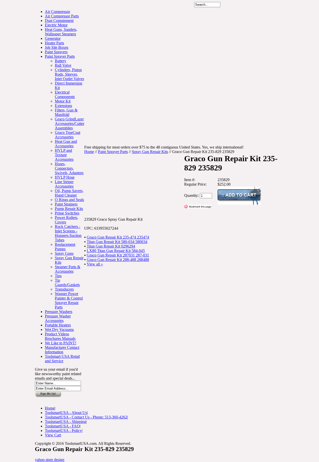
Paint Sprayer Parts (60, 56)
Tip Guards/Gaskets (67, 282)
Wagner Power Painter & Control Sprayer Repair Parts (69, 300)
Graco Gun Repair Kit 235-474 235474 (118, 237)
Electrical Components (65, 94)
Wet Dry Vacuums (59, 329)
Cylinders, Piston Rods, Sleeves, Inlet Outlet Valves (69, 74)
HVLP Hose (65, 177)
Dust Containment (59, 20)
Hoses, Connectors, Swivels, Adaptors (69, 168)
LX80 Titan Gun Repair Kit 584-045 (116, 251)
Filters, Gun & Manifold (66, 112)
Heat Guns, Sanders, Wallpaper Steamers (61, 31)
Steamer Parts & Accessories (67, 269)
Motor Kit (63, 101)
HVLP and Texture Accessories (64, 154)
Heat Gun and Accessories (66, 143)
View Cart (53, 435)
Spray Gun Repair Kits (150, 152)
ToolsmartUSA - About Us (66, 413)
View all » (95, 264)
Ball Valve (63, 65)
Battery (60, 61)
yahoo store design (49, 460)
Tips (58, 276)
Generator (53, 38)
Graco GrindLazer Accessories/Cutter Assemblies (69, 123)
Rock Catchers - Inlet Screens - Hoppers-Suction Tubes (68, 233)
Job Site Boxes (56, 47)
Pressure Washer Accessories (58, 318)
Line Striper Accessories (64, 184)
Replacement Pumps (65, 246)
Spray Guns (64, 253)
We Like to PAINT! (60, 343)
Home (89, 152)
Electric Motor (56, 25)
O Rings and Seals (69, 200)
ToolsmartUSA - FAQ (62, 426)
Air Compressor (57, 11)
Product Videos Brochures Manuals (60, 336)
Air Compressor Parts (62, 16)
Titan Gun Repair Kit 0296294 (111, 246)
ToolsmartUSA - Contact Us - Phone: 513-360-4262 (86, 417)
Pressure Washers (58, 311)
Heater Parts (54, 43)
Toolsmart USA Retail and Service (62, 358)
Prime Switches (67, 213)
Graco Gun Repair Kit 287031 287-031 (118, 255)
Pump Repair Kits (69, 208)
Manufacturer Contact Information (62, 349)
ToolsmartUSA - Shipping (65, 421)
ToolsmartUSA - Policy (63, 430)
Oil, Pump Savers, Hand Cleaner (69, 193)
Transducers (64, 289)
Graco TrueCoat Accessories (67, 134)
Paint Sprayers (56, 52)
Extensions (63, 105)
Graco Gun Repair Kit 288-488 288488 (118, 259)
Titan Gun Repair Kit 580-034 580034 (117, 242)
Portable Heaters (58, 325)
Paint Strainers (66, 204)
